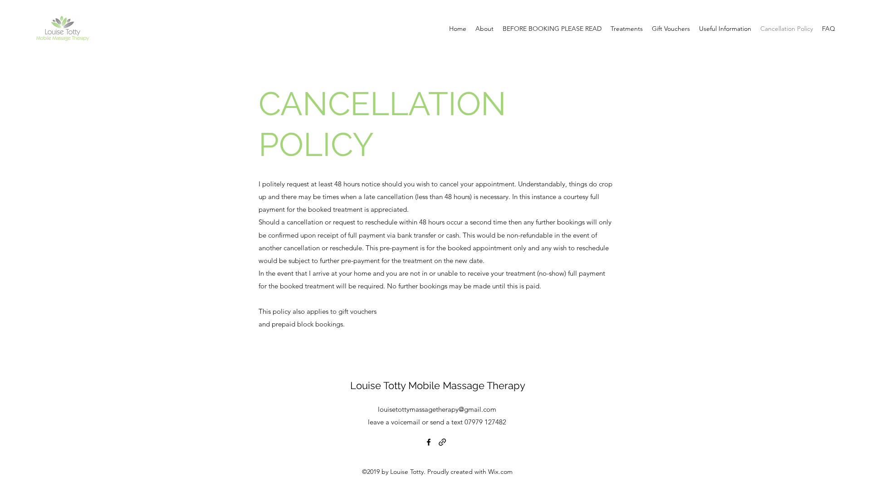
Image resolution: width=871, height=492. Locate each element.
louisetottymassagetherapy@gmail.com (437, 409)
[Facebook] (428, 442)
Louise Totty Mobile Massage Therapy (437, 385)
